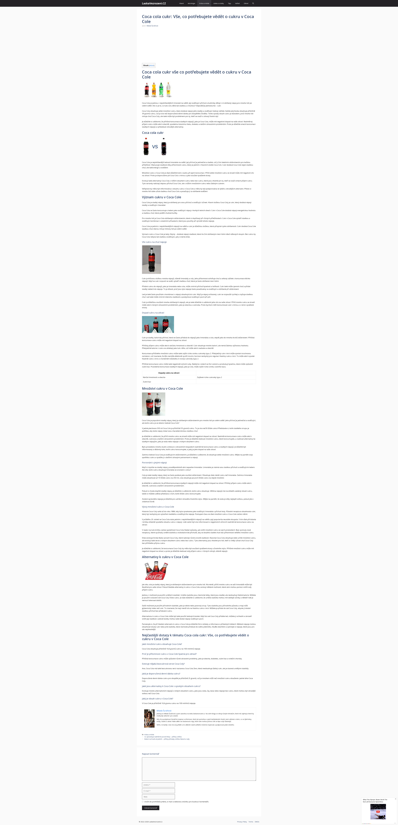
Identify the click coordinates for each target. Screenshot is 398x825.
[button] (253, 3)
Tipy (229, 3)
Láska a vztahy (218, 3)
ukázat (151, 65)
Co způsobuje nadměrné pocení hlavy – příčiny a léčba (163, 737)
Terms (250, 822)
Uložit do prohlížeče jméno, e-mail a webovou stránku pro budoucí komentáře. (176, 801)
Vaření (237, 3)
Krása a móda (204, 3)
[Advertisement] (199, 44)
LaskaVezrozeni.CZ (154, 3)
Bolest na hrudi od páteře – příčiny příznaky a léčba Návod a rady (166, 739)
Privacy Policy (242, 822)
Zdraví (246, 3)
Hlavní (181, 3)
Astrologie (191, 3)
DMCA (257, 822)
